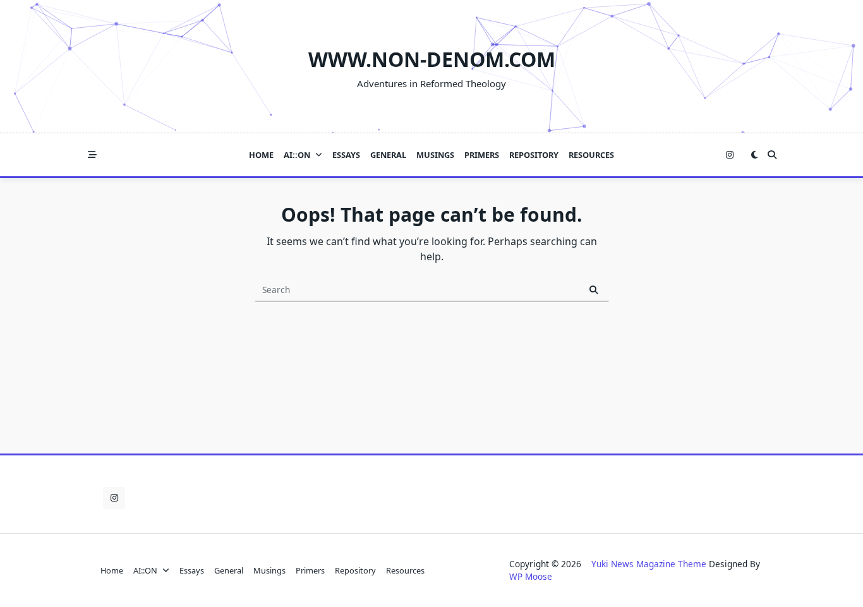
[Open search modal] (772, 154)
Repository (533, 154)
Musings (435, 154)
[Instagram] (729, 155)
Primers (481, 154)
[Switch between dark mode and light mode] (754, 154)
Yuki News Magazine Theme (648, 564)
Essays (346, 154)
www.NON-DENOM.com (431, 59)
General (388, 154)
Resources (591, 154)
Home (261, 154)
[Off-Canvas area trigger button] (92, 154)
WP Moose (530, 576)
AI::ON (297, 154)
